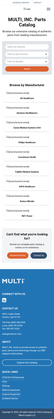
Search (27, 69)
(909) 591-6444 (15, 325)
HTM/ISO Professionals (13, 377)
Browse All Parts (17, 255)
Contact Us (39, 255)
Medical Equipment (11, 390)
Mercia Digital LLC (27, 415)
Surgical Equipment (11, 394)
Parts (4, 381)
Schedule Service (21, 3)
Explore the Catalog (27, 362)
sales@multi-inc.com (11, 334)
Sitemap (6, 386)
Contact (37, 3)
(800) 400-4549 (18, 322)
